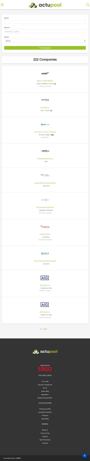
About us (45, 430)
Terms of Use (45, 433)
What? (6, 18)
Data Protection (45, 440)
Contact (45, 436)
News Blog (45, 419)
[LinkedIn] (45, 359)
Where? (6, 28)
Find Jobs (45, 381)
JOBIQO (18, 458)
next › (45, 329)
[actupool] (45, 5)
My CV (45, 388)
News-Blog (45, 391)
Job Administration (45, 412)
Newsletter (45, 394)
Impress (45, 443)
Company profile (45, 409)
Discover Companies (45, 385)
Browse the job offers (45, 398)
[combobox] (45, 22)
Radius (6, 37)
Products (45, 415)
